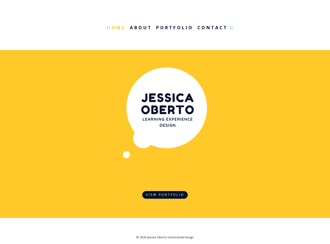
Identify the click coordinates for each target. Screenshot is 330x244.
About (141, 28)
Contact (212, 28)
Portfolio (174, 28)
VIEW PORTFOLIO (165, 195)
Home (116, 28)
